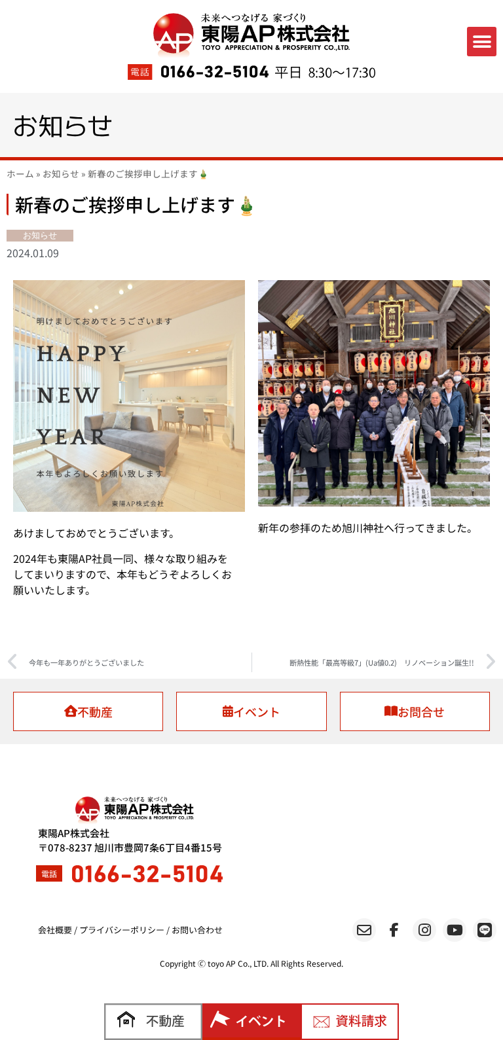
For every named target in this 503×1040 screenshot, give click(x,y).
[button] (481, 41)
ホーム (20, 173)
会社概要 (55, 929)
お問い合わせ (197, 929)
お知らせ (61, 173)
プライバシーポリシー (121, 929)
